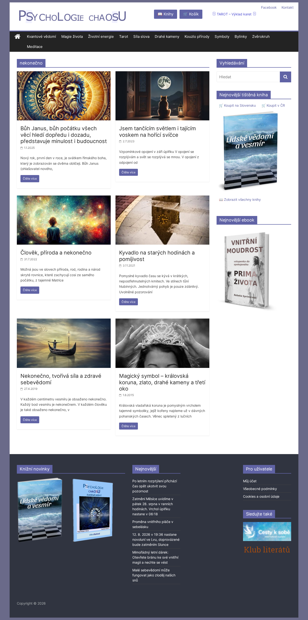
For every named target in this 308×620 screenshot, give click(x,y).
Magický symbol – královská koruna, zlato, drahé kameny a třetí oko (162, 382)
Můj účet (250, 481)
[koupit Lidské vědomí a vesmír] (40, 479)
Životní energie (101, 36)
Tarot (123, 36)
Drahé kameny (167, 36)
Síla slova (141, 36)
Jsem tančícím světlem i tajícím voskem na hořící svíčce (157, 131)
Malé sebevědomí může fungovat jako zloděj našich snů (153, 575)
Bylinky (241, 36)
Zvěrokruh (261, 36)
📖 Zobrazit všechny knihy (240, 199)
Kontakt (288, 7)
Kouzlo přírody (197, 36)
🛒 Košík (191, 14)
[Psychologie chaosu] (17, 37)
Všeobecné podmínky (260, 489)
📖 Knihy (165, 14)
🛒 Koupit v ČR (273, 105)
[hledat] (285, 77)
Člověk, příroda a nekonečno (55, 252)
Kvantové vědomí (41, 36)
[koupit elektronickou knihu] (247, 231)
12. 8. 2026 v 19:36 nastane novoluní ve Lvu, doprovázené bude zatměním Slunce (156, 539)
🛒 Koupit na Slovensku (237, 105)
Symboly (222, 36)
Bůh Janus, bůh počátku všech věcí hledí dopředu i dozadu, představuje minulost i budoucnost (63, 134)
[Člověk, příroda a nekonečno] (64, 198)
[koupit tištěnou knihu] (249, 111)
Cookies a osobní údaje (261, 496)
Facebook (269, 7)
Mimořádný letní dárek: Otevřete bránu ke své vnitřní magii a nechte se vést (155, 557)
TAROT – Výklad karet (234, 14)
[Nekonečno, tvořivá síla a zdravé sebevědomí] (64, 321)
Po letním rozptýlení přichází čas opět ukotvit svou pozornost (154, 486)
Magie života (72, 36)
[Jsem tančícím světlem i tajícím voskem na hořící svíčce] (162, 74)
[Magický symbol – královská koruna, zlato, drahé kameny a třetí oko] (162, 321)
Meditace (35, 46)
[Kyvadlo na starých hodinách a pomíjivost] (162, 198)
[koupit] (93, 479)
